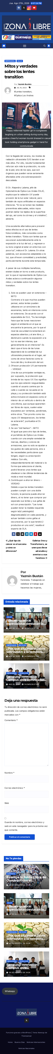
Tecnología (23, 673)
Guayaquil (11, 874)
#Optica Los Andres (23, 95)
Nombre (9, 772)
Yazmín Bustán (24, 84)
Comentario (11, 720)
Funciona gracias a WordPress (18, 1033)
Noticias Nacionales (26, 1048)
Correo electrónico (15, 788)
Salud (19, 61)
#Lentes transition (23, 91)
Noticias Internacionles (36, 1042)
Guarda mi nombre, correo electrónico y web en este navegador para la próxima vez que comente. (26, 826)
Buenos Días (20, 1042)
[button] (44, 45)
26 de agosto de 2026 (19, 885)
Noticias (22, 645)
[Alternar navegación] (25, 46)
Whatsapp (10, 991)
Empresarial (10, 61)
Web (7, 803)
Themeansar (26, 1036)
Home (10, 1042)
